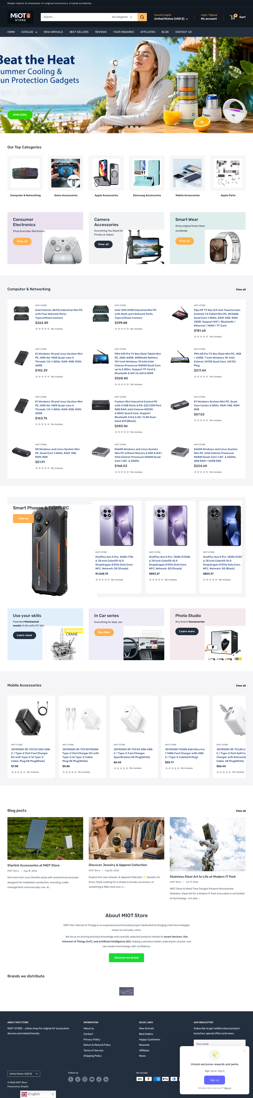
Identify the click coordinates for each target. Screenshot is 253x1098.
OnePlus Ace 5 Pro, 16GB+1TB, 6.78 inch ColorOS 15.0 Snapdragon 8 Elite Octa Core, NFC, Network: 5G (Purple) (114, 562)
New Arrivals (53, 32)
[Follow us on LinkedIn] (106, 1079)
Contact (88, 1034)
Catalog (27, 32)
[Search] (142, 17)
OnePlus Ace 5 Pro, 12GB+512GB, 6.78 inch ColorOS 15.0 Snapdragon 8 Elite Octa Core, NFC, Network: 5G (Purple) (170, 562)
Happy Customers (149, 1039)
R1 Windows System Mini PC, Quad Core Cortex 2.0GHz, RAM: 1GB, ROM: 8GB (217, 405)
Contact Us (183, 32)
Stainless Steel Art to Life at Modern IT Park (203, 876)
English (33, 1094)
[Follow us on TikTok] (98, 1079)
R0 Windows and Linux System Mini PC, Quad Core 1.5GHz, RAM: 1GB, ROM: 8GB (57, 453)
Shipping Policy (93, 1055)
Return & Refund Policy (97, 1044)
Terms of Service (93, 1050)
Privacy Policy (92, 1039)
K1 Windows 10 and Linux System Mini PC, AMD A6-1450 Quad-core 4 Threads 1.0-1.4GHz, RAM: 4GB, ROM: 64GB (59, 359)
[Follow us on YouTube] (91, 1079)
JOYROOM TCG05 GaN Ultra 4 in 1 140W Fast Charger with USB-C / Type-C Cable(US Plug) (185, 753)
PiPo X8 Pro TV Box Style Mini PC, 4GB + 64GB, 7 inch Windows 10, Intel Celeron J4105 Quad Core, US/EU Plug (217, 359)
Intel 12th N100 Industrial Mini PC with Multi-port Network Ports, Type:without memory (136, 313)
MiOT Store (41, 305)
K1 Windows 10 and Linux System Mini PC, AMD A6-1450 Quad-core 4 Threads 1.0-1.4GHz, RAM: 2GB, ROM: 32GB (59, 407)
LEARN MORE (27, 114)
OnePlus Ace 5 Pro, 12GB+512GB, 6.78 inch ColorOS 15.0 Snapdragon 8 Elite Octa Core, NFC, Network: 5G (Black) (224, 562)
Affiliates (147, 32)
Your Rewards (123, 32)
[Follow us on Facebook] (70, 1079)
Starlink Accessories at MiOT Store (33, 865)
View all (241, 289)
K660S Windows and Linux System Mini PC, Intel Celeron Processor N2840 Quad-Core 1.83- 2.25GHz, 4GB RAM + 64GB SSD (215, 455)
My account (209, 19)
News (142, 1055)
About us (89, 1028)
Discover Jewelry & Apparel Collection (118, 865)
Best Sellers (79, 32)
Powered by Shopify (18, 1086)
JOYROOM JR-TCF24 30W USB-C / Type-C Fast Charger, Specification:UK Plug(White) (134, 753)
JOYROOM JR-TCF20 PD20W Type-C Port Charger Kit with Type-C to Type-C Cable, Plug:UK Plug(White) (80, 755)
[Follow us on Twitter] (77, 1079)
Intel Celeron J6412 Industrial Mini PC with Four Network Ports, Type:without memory (59, 313)
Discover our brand (126, 957)
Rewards (144, 1044)
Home (11, 32)
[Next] (245, 175)
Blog (165, 32)
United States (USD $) (20, 1073)
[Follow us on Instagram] (84, 1079)
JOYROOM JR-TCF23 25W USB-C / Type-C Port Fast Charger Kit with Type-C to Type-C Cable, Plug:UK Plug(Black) (31, 755)
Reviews (101, 32)
